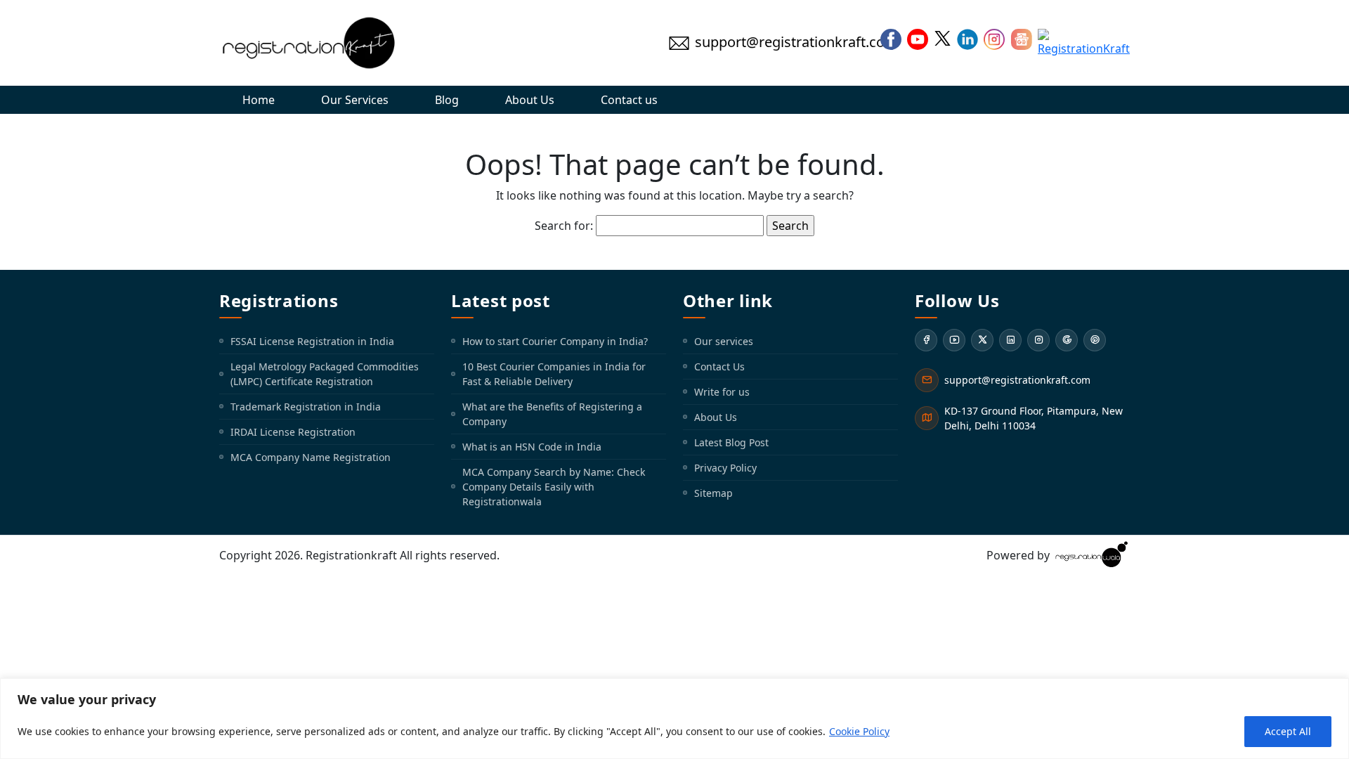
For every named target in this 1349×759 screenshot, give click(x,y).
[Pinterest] (1094, 340)
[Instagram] (1038, 340)
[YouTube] (954, 340)
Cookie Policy (859, 731)
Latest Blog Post (731, 442)
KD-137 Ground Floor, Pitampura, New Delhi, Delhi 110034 (1033, 418)
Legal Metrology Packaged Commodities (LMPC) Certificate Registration (324, 374)
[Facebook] (926, 340)
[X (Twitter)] (982, 340)
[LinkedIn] (1010, 340)
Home (258, 100)
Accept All (1288, 731)
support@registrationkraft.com (1017, 380)
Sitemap (713, 493)
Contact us (629, 100)
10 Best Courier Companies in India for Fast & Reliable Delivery (554, 374)
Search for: (564, 225)
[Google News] (1066, 340)
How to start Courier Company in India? (555, 341)
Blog (447, 100)
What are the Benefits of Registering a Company (552, 414)
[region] (674, 718)
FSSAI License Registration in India (312, 341)
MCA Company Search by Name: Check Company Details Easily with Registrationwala (553, 486)
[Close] (1334, 690)
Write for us (722, 391)
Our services (723, 341)
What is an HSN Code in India (531, 446)
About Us (529, 100)
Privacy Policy (725, 467)
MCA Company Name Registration (310, 457)
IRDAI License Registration (293, 432)
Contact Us (719, 366)
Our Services (355, 100)
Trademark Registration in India (305, 406)
